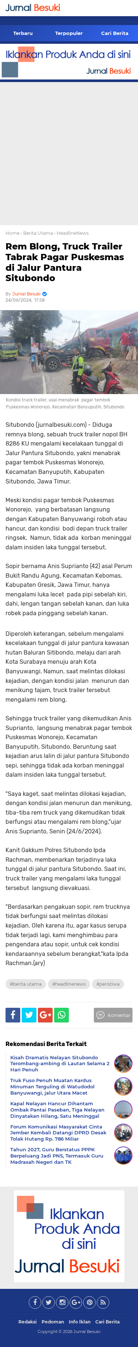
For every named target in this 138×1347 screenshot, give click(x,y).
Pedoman (53, 1322)
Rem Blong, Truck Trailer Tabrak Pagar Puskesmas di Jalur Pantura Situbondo (65, 262)
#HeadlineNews (69, 984)
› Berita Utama (37, 233)
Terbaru (23, 33)
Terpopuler (69, 33)
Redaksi (27, 1322)
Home (13, 233)
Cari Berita (114, 33)
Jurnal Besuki (87, 1331)
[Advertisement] (69, 152)
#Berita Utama (26, 984)
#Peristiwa (108, 984)
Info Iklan (80, 1322)
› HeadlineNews (71, 233)
